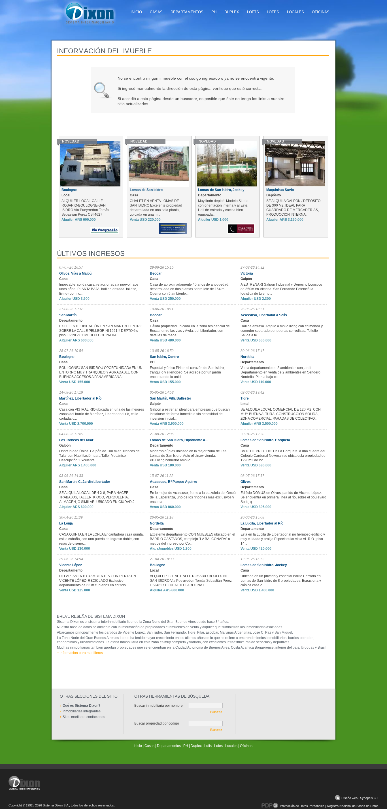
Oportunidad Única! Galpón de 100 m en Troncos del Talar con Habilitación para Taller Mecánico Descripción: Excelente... (100, 455)
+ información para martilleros (80, 653)
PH (213, 12)
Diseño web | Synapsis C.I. (360, 798)
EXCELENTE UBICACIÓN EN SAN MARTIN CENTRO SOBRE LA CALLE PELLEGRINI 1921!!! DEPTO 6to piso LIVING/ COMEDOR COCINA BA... (100, 330)
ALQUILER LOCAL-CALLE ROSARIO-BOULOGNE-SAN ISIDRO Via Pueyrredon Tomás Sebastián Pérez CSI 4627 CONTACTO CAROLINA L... (191, 580)
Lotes (273, 12)
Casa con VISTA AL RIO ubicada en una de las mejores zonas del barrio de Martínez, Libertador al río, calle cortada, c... (101, 414)
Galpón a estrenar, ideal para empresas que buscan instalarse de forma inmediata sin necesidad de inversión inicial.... (190, 414)
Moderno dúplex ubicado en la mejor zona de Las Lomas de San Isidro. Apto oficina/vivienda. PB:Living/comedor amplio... (188, 455)
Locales (295, 12)
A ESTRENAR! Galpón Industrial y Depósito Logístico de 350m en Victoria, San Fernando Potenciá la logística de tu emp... (281, 289)
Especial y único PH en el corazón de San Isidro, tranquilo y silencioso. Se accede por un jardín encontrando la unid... (187, 372)
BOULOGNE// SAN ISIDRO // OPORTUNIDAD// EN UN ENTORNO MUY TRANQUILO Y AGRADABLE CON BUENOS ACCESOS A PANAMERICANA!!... (101, 372)
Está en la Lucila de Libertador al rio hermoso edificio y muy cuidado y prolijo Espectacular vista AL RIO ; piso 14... (283, 538)
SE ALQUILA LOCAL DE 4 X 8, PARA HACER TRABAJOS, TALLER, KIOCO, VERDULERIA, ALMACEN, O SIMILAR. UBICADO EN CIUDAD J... (98, 497)
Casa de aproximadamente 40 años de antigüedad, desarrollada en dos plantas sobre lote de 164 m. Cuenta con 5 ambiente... (189, 289)
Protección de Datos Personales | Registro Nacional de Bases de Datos (329, 806)
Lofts (253, 12)
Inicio (136, 12)
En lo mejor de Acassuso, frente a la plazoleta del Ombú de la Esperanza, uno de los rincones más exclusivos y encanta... (193, 497)
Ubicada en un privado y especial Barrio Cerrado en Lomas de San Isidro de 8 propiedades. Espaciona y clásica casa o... (281, 580)
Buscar (216, 712)
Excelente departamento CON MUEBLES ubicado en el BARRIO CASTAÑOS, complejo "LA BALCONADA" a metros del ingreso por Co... (192, 538)
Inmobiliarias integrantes (82, 711)
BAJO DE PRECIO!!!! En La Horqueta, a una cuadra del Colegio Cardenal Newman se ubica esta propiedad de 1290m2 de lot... (283, 455)
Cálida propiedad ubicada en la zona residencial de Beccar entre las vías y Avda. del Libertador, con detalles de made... (190, 330)
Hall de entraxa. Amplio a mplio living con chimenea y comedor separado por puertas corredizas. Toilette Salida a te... (282, 330)
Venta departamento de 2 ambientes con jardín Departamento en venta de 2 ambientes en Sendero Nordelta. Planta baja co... (280, 372)
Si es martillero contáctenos (84, 717)
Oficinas (320, 12)
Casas (156, 12)
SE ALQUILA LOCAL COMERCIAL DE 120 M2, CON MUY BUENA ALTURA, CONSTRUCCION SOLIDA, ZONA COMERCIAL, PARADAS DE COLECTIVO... (281, 414)
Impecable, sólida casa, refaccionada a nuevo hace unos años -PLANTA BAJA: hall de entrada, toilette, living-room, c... (98, 289)
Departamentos (187, 12)
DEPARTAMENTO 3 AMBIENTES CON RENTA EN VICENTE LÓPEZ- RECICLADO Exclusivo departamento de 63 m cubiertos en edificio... (97, 580)
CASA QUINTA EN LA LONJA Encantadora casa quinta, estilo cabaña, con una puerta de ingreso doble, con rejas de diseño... (101, 538)
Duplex (231, 12)
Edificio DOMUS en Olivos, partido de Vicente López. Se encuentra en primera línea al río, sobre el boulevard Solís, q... (283, 497)
